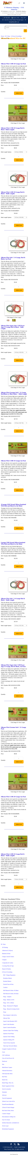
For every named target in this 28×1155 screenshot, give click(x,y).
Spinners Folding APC (8, 1039)
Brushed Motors (7, 981)
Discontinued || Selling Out (8, 1116)
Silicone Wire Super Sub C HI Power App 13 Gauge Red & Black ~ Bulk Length (12, 327)
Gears (3, 1052)
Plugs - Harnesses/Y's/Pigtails (10, 1006)
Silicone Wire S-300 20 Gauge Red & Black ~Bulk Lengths (12, 128)
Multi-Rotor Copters (7, 1067)
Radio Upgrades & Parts (8, 1086)
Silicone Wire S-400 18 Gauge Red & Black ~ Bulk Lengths (12, 192)
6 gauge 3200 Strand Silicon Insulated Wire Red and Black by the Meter (13, 543)
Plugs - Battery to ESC (8, 999)
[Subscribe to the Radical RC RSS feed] (18, 1144)
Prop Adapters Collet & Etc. (10, 1015)
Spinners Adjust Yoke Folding (10, 1030)
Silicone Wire (6, 1018)
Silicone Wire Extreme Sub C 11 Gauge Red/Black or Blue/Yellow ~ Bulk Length (14, 393)
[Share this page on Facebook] (11, 1144)
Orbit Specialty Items (7, 1073)
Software (4, 1095)
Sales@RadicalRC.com (14, 22)
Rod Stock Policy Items (8, 1110)
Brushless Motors (7, 978)
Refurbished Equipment (8, 1129)
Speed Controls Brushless (9, 1027)
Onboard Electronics (7, 1070)
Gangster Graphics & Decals (9, 1049)
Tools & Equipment (7, 1098)
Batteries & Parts (6, 953)
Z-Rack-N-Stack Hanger (8, 1107)
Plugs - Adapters (7, 996)
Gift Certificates (6, 1055)
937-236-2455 (7, 17)
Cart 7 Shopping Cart (14, 1154)
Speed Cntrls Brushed (8, 1024)
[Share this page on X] (15, 1144)
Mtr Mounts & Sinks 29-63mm (10, 993)
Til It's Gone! (5, 1126)
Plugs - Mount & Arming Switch (11, 1009)
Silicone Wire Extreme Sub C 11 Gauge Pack (13, 728)
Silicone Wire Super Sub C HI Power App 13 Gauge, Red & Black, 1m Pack (13, 665)
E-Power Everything (7, 972)
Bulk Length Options (6, 152)
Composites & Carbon (7, 962)
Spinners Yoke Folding (8, 1036)
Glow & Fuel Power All (8, 1058)
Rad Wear (4, 1076)
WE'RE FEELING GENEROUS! (10, 1123)
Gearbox (5, 987)
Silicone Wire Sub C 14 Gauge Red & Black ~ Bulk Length (13, 599)
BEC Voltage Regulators (9, 975)
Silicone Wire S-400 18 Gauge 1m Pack (13, 64)
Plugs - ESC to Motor (8, 1002)
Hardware (4, 1061)
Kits (3, 1064)
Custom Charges (6, 1113)
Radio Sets (4, 1079)
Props (4, 1012)
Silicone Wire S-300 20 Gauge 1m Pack (13, 796)
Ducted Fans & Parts (8, 984)
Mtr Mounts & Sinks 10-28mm (10, 990)
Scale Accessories (6, 1089)
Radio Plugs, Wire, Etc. (8, 1082)
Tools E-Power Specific (9, 1042)
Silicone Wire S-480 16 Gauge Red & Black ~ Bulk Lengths (12, 854)
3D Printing (5, 947)
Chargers (4, 959)
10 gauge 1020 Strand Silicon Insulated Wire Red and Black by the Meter (13, 505)
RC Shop (3, 944)
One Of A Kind (6, 1119)
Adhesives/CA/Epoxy (7, 950)
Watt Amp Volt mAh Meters (10, 1046)
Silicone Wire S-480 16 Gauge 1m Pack (13, 461)
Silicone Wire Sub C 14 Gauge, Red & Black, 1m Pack (13, 258)
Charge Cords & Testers (8, 956)
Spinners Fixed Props (8, 1033)
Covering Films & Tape (8, 966)
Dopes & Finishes (6, 969)
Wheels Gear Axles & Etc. (8, 1101)
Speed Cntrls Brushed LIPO (10, 1021)
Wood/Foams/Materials (7, 1104)
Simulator (4, 1092)
